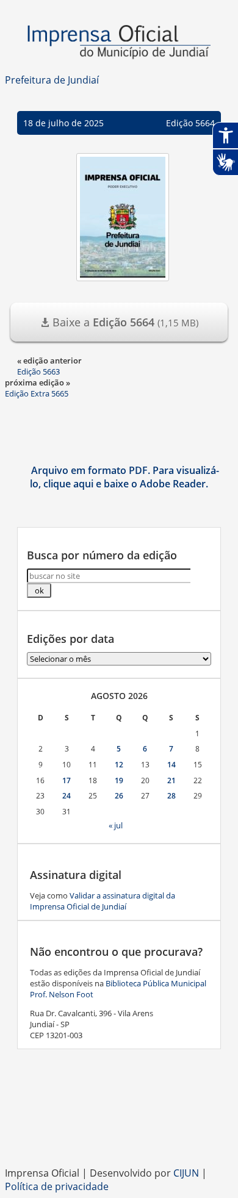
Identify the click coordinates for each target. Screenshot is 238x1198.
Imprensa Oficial (119, 42)
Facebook (94, 1136)
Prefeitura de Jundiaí (52, 80)
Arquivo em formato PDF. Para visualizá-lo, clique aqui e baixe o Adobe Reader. (124, 477)
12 (119, 764)
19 (119, 780)
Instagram (119, 1136)
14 (171, 764)
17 (66, 780)
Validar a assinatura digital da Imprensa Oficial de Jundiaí (102, 901)
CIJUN (186, 1173)
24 (66, 796)
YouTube (143, 1136)
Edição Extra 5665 (36, 393)
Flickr (168, 1136)
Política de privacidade (57, 1186)
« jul (116, 825)
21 (171, 780)
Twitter (192, 1136)
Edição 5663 (38, 371)
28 (171, 796)
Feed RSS (70, 1136)
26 (119, 796)
